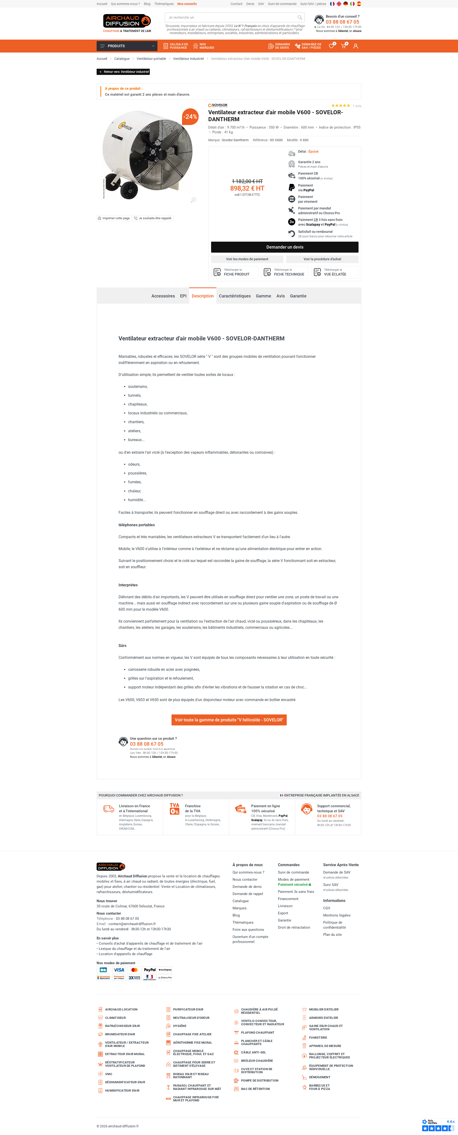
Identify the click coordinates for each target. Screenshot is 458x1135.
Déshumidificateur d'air (125, 1082)
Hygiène (179, 1026)
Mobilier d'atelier (324, 1009)
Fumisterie (318, 1037)
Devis (250, 3)
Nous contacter (245, 879)
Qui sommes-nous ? (125, 3)
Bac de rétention (255, 1089)
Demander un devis (284, 247)
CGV (326, 908)
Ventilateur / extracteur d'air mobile (127, 1044)
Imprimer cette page (116, 218)
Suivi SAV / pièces (313, 3)
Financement (288, 899)
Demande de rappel (248, 894)
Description (203, 295)
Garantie (298, 295)
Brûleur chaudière (257, 1060)
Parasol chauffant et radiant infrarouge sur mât (197, 1087)
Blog (147, 3)
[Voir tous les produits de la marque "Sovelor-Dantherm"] (218, 105)
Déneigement (319, 1077)
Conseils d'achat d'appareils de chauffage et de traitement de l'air (151, 943)
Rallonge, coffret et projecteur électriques (329, 1055)
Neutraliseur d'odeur (191, 1018)
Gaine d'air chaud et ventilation (326, 1027)
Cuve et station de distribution (256, 1070)
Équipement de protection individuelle (331, 1067)
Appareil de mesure (325, 1046)
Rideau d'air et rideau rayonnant (191, 1075)
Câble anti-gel (253, 1052)
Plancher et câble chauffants (256, 1042)
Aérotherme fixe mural (192, 1042)
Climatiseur (115, 1018)
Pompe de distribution (259, 1080)
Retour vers (126, 71)
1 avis (357, 106)
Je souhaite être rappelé (155, 218)
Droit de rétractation (294, 927)
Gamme (263, 295)
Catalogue (241, 901)
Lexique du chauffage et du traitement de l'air (134, 949)
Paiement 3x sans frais (296, 892)
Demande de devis (247, 887)
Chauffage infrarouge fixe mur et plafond (196, 1098)
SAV (261, 3)
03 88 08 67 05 (342, 22)
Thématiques (164, 3)
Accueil (102, 3)
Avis (280, 295)
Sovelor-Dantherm (235, 140)
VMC (108, 1074)
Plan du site (332, 934)
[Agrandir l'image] (193, 200)
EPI (183, 295)
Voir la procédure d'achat (322, 259)
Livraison (285, 906)
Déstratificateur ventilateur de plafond (125, 1064)
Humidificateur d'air (122, 1090)
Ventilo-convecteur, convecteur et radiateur (262, 1022)
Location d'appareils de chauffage (125, 954)
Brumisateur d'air (120, 1034)
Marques (240, 908)
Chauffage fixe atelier (192, 1034)
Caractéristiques (235, 295)
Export (283, 913)
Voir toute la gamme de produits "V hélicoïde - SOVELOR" (229, 719)
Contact (237, 3)
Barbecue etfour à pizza (319, 1087)
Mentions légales (337, 915)
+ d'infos (327, 178)
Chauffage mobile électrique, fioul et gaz (193, 1052)
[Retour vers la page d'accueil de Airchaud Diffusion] (127, 20)
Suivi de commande (282, 3)
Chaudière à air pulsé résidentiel (259, 1011)
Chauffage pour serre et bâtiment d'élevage (194, 1064)
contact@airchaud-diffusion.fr (132, 924)
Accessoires (163, 293)
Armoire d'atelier (323, 1018)
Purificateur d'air (188, 1009)
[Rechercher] (300, 17)
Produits (116, 46)
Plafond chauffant (257, 1032)
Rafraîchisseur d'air (122, 1026)
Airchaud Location (121, 1009)
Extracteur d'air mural (125, 1054)
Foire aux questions (248, 929)
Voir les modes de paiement (247, 259)
